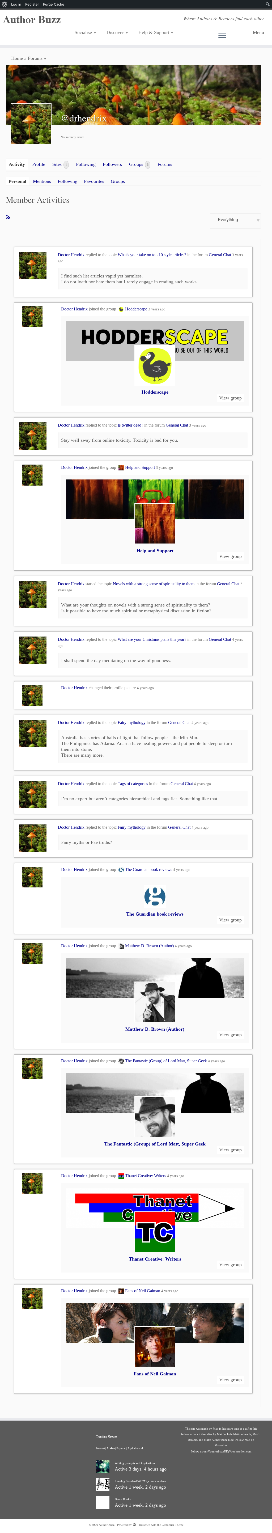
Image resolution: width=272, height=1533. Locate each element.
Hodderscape (136, 309)
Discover (116, 32)
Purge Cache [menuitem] (53, 4)
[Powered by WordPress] (134, 1524)
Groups (138, 164)
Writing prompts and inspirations (135, 1463)
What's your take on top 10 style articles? (152, 254)
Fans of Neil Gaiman (142, 1290)
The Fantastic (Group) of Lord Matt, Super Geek (166, 1061)
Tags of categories (133, 783)
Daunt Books (123, 1499)
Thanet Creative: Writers (145, 1175)
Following (86, 164)
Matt (215, 1428)
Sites (59, 164)
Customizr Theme (173, 1524)
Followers (112, 164)
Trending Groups (106, 1436)
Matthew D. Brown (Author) (149, 946)
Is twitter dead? (130, 425)
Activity (17, 164)
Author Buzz (32, 19)
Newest (100, 1448)
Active (111, 1448)
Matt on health (242, 1434)
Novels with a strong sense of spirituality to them (153, 584)
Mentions (42, 181)
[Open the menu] (234, 35)
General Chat (220, 254)
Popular (121, 1448)
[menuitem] (4, 4)
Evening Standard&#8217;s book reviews (140, 1481)
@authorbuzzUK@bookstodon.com (229, 1451)
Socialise (84, 32)
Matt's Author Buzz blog (219, 1439)
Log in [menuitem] (16, 4)
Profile (38, 164)
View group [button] (230, 398)
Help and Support (140, 467)
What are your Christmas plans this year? (152, 639)
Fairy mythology (132, 722)
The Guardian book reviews (148, 869)
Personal (17, 181)
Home (17, 58)
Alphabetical (135, 1448)
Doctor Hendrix (71, 254)
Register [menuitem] (32, 4)
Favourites (94, 181)
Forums (35, 58)
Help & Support (154, 32)
